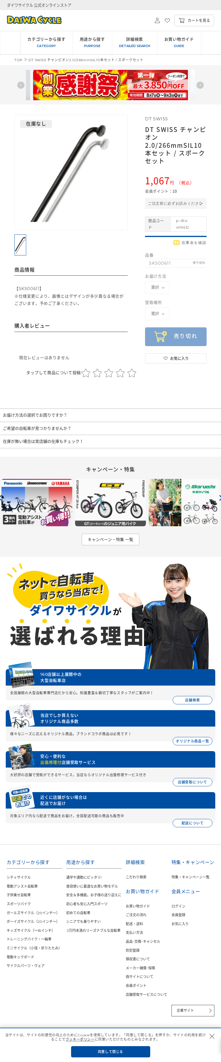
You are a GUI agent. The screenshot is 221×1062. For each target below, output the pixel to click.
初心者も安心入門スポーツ (87, 904)
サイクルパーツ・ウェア (26, 966)
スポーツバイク (19, 904)
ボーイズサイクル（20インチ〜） (33, 921)
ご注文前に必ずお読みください (175, 203)
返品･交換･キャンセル (143, 941)
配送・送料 (134, 924)
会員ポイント (136, 985)
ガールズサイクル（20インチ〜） (33, 913)
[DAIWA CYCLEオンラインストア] (31, 20)
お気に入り (180, 924)
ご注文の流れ (136, 915)
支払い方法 (134, 932)
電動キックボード (20, 957)
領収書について (138, 959)
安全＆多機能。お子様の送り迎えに (93, 895)
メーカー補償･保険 (140, 968)
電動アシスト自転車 (22, 886)
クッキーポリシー (80, 1039)
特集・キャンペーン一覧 (190, 877)
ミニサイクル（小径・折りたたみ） (34, 948)
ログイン (178, 906)
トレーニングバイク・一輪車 (29, 939)
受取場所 (153, 302)
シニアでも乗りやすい (83, 921)
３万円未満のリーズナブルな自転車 (93, 930)
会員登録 (178, 915)
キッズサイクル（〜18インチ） (31, 930)
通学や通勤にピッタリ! (84, 877)
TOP (18, 60)
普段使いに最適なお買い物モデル (92, 886)
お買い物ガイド (138, 906)
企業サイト (185, 1010)
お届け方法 (155, 276)
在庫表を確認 (194, 242)
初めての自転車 (78, 913)
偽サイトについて (139, 977)
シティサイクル (19, 877)
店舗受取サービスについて (146, 994)
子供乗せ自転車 (19, 895)
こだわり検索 (136, 877)
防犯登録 (133, 950)
